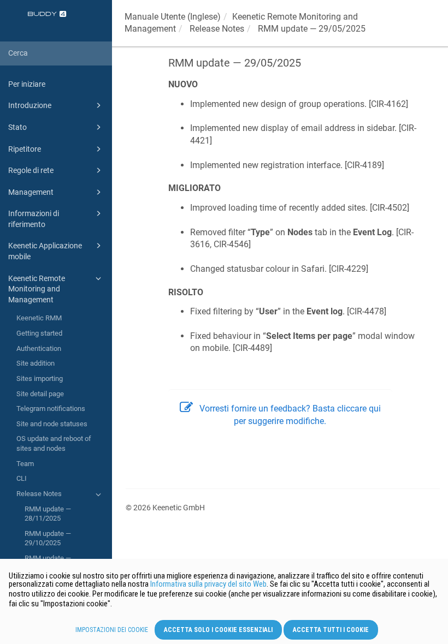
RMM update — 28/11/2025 (48, 514)
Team (25, 464)
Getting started (39, 333)
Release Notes (39, 494)
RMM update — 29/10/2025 (48, 538)
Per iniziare (26, 84)
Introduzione (29, 105)
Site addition (35, 363)
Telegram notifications (50, 408)
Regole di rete (31, 170)
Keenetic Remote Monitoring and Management (36, 289)
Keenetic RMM (39, 318)
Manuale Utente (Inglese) (173, 16)
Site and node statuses (51, 424)
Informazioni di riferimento (33, 219)
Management (31, 192)
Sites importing (39, 378)
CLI (21, 478)
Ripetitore (24, 149)
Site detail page (40, 394)
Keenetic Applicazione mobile (45, 251)
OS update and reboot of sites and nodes (53, 443)
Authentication (38, 348)
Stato (17, 127)
